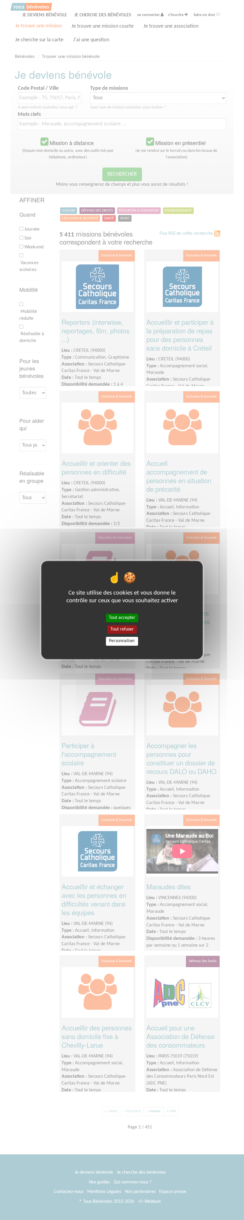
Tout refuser (122, 629)
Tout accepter (122, 617)
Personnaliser (122, 641)
